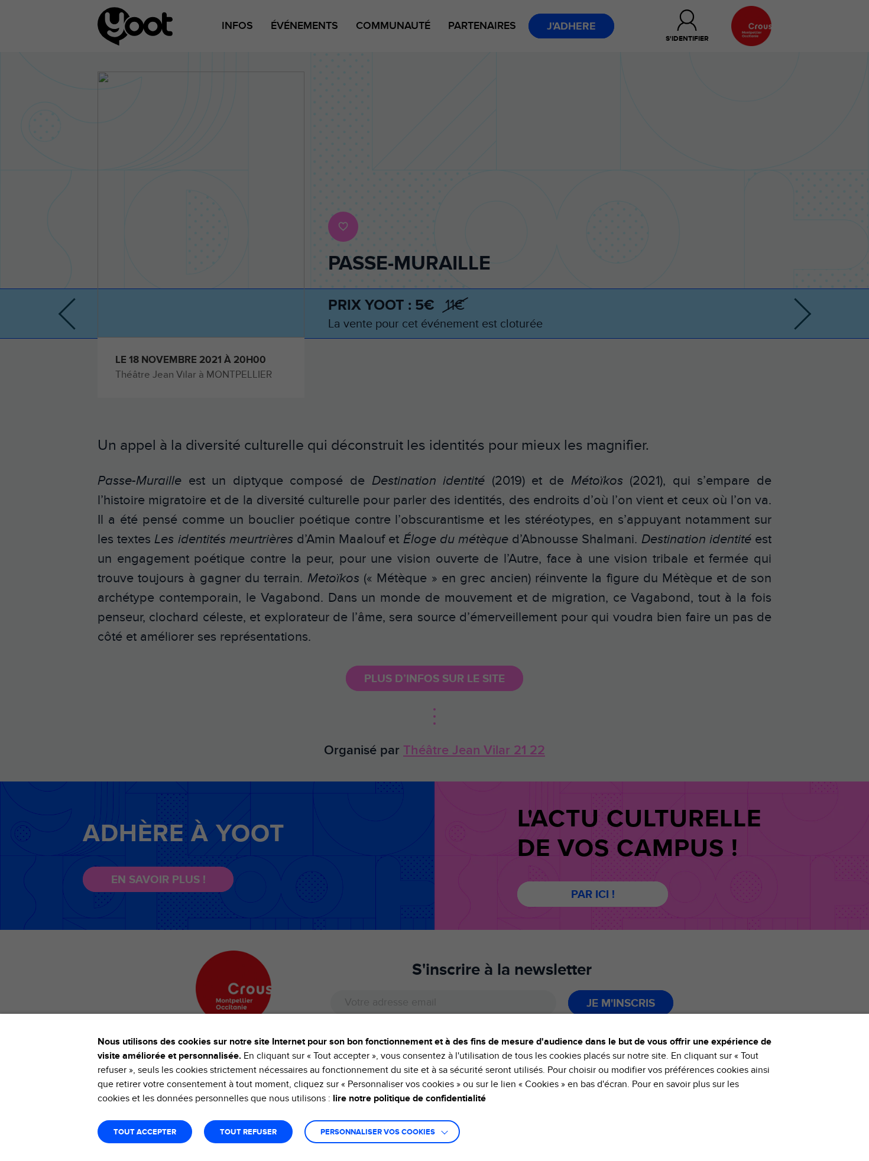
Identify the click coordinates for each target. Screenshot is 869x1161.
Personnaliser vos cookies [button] (377, 1132)
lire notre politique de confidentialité (409, 1098)
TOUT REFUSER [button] (248, 1132)
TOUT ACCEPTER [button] (145, 1132)
